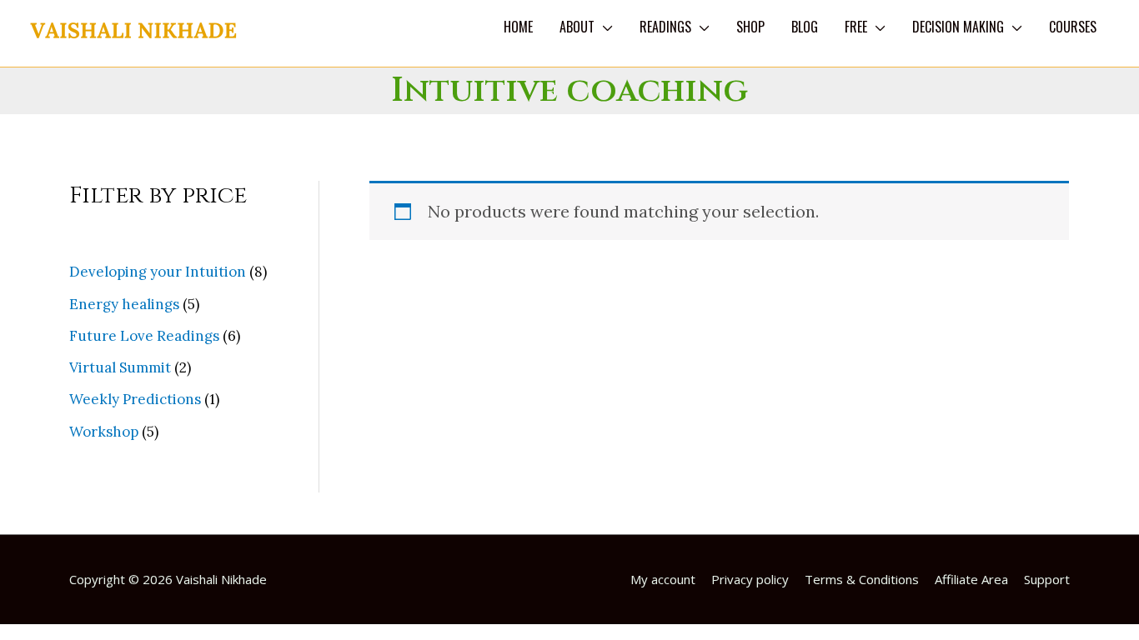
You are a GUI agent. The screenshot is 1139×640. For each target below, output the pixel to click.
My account (662, 579)
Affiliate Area (971, 579)
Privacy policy (750, 579)
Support (1047, 579)
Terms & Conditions (862, 579)
